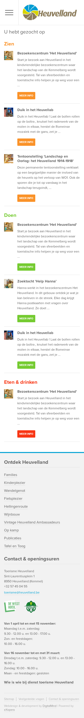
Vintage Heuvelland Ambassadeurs (32, 522)
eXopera (9, 710)
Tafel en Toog (14, 546)
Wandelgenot (14, 490)
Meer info (26, 95)
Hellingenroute (16, 506)
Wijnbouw (12, 514)
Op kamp (11, 530)
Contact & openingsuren (64, 699)
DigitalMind (49, 706)
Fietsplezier (13, 498)
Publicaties (12, 538)
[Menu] (10, 12)
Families (10, 475)
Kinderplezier (14, 482)
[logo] (50, 12)
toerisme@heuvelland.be (22, 592)
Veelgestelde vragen (31, 699)
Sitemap (9, 699)
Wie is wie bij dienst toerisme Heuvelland (39, 682)
